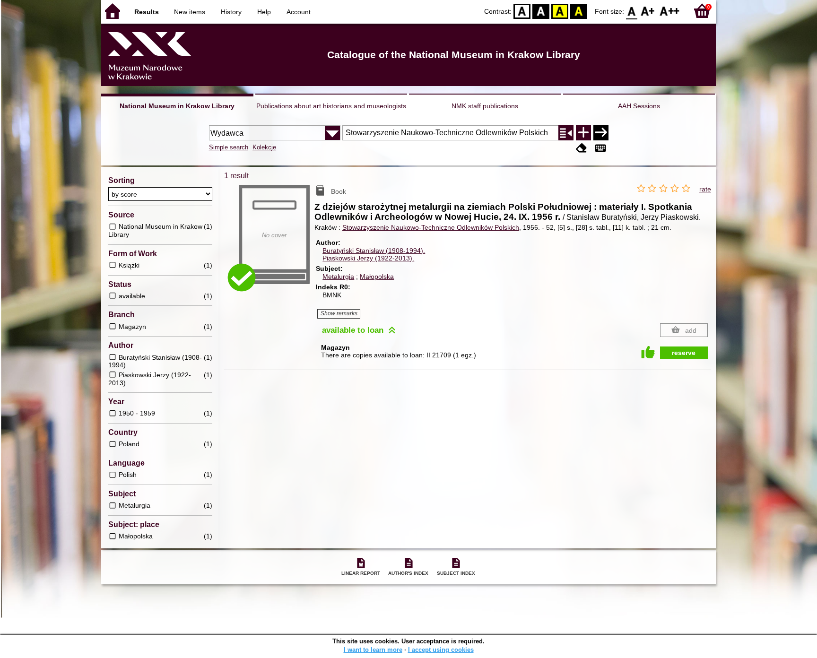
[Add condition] (583, 132)
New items (189, 12)
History (231, 12)
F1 (647, 11)
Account (299, 12)
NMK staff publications (485, 106)
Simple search (228, 147)
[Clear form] (581, 148)
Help (264, 12)
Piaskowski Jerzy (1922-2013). (368, 258)
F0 (631, 11)
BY (579, 11)
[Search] (600, 132)
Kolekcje (264, 147)
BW (541, 11)
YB (560, 11)
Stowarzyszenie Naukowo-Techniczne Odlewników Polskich (430, 227)
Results (146, 12)
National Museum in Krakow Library (177, 106)
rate (705, 189)
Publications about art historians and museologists (331, 106)
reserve (683, 352)
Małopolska (377, 276)
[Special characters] (600, 148)
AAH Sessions (639, 106)
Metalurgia (338, 276)
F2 (669, 11)
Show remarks (339, 313)
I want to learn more (373, 649)
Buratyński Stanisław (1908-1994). (373, 250)
